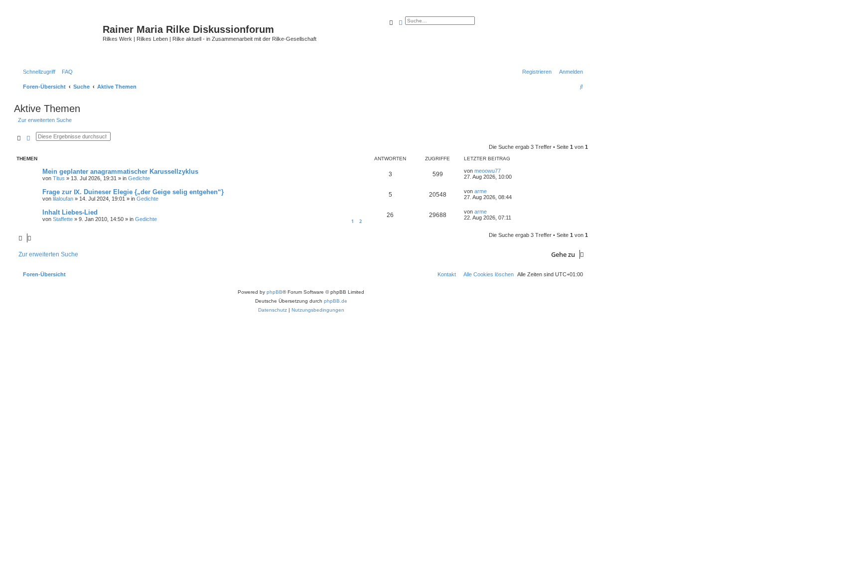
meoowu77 (487, 171)
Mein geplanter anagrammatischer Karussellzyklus (120, 171)
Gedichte (139, 178)
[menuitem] (65, 72)
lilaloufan (63, 199)
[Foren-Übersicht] (59, 37)
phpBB (275, 292)
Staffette (63, 219)
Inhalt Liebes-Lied (70, 212)
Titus (59, 178)
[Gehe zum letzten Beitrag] (504, 171)
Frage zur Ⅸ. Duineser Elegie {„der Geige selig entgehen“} (133, 192)
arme (480, 191)
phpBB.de (335, 301)
